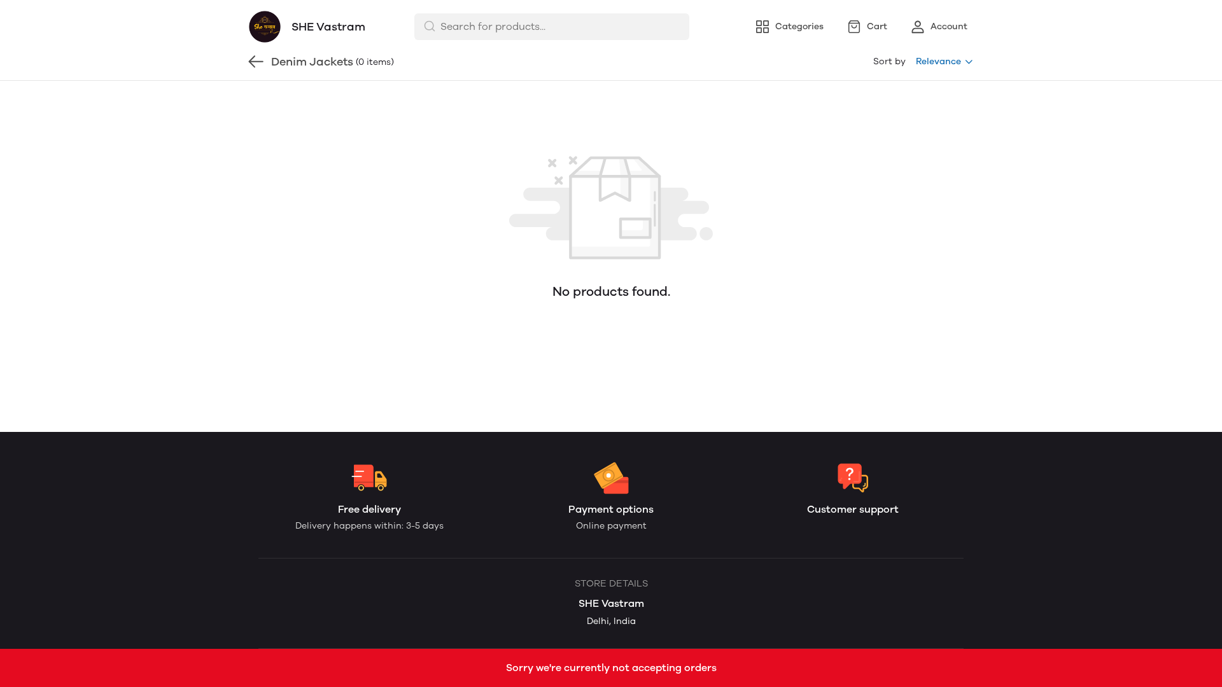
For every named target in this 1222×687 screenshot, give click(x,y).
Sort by (889, 61)
